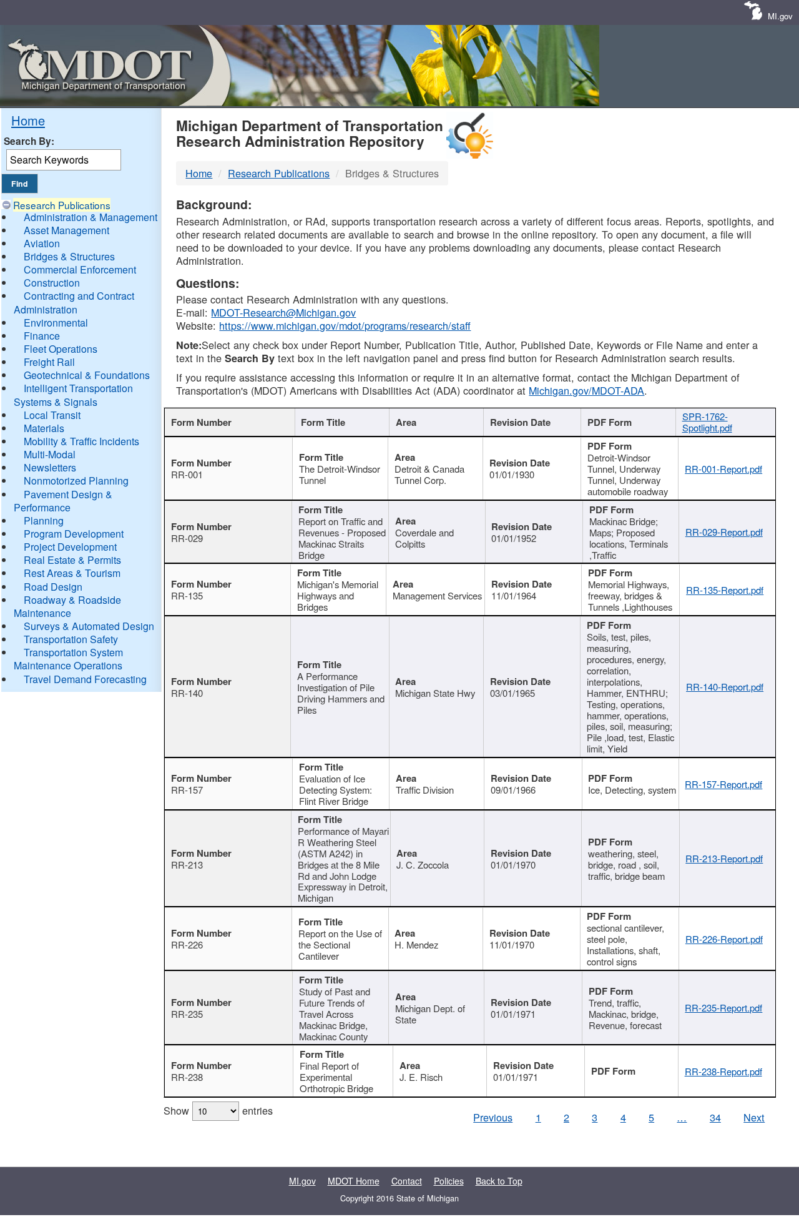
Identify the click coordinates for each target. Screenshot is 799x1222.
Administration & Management (90, 217)
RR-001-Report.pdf (723, 468)
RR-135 (187, 595)
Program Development (74, 533)
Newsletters (50, 467)
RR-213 (187, 864)
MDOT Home (354, 1181)
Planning (44, 520)
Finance (42, 335)
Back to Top (499, 1181)
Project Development (70, 547)
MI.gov (780, 16)
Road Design (53, 586)
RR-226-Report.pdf (724, 938)
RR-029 (187, 537)
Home (28, 120)
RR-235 (187, 1013)
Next (754, 1117)
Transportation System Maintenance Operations (68, 659)
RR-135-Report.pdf (724, 589)
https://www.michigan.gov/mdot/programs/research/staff (345, 325)
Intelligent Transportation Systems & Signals (73, 394)
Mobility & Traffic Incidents (81, 441)
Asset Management (66, 230)
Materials (44, 428)
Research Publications (61, 205)
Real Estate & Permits (72, 560)
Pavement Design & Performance (63, 501)
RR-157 (187, 789)
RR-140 (187, 692)
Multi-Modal (50, 454)
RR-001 (187, 474)
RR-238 (187, 1076)
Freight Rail (49, 362)
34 (715, 1117)
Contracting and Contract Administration (74, 302)
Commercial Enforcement (80, 269)
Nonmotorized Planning (76, 480)
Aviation (42, 243)
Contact (406, 1181)
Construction (52, 282)
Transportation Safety (71, 639)
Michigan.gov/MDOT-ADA (586, 390)
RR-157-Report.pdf (723, 784)
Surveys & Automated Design (89, 626)
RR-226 (187, 944)
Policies (449, 1181)
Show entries (218, 1110)
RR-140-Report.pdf (724, 686)
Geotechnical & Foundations (87, 375)
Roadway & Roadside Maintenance (67, 606)
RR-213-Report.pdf (724, 858)
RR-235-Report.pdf (723, 1007)
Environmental (56, 322)
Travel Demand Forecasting (85, 679)
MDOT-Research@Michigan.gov (283, 312)
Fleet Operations (60, 349)
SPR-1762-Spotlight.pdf (707, 422)
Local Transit (52, 415)
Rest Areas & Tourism (72, 573)
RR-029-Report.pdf (724, 531)
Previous (492, 1117)
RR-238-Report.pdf (723, 1071)
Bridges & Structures (69, 256)
